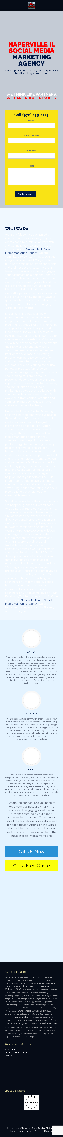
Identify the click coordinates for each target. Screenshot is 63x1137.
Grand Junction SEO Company (17, 1020)
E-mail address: (31, 135)
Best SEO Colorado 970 (41, 977)
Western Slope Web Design (23, 1037)
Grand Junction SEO (24, 1017)
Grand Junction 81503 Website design (32, 1002)
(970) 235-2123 (35, 115)
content (42, 993)
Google (16, 996)
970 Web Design (11, 977)
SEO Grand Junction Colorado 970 (18, 1030)
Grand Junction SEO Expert (39, 1020)
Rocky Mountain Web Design (37, 1027)
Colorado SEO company (48, 989)
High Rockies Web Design (35, 1023)
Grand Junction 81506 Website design (25, 1008)
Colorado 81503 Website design (17, 983)
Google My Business (27, 996)
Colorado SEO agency (30, 989)
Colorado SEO (13, 989)
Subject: (31, 151)
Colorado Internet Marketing (42, 983)
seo (52, 1026)
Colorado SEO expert (13, 993)
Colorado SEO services (29, 993)
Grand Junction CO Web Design (32, 1011)
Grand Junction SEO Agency (46, 1017)
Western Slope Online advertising (33, 1034)
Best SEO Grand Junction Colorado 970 (36, 980)
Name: (31, 120)
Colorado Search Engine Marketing (36, 986)
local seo (51, 1023)
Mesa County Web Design (15, 1027)
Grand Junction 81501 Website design (25, 999)
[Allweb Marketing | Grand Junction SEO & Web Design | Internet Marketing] (31, 5)
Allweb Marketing (25, 977)
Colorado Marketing (12, 986)
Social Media (37, 1030)
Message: (31, 166)
